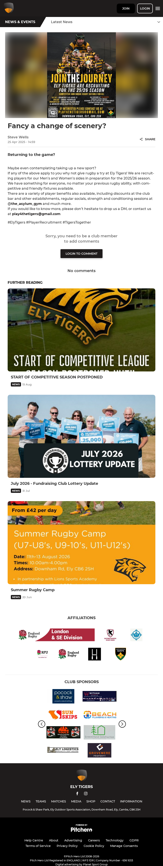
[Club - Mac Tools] (63, 733)
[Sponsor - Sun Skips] (63, 715)
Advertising (73, 840)
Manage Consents (124, 846)
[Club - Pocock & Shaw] (63, 697)
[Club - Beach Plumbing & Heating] (100, 715)
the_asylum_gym (26, 204)
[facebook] (77, 794)
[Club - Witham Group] (100, 697)
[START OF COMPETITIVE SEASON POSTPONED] (81, 329)
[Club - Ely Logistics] (63, 751)
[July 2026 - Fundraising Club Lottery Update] (81, 436)
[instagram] (86, 794)
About (53, 840)
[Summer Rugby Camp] (81, 542)
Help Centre (33, 840)
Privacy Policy (67, 846)
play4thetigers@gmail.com (36, 214)
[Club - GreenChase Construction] (100, 733)
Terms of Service (38, 846)
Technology (115, 840)
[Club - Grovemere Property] (100, 751)
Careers (94, 840)
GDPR (134, 840)
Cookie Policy (94, 846)
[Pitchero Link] (81, 831)
